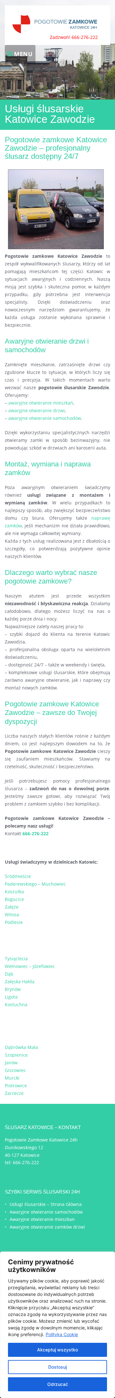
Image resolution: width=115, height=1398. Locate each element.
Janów (11, 1063)
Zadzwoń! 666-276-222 (74, 37)
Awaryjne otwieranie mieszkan (42, 1219)
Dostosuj (57, 1367)
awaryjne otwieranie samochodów (44, 418)
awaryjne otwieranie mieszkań (40, 403)
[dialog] (57, 1325)
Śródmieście (18, 876)
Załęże (12, 907)
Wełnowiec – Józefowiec (30, 966)
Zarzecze (14, 1093)
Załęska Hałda (19, 981)
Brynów (13, 989)
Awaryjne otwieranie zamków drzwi (47, 1227)
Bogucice (14, 899)
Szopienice (16, 1055)
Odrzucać (57, 1384)
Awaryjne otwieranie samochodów (46, 1212)
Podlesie (14, 922)
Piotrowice (16, 1085)
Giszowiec (15, 1070)
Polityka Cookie (62, 1334)
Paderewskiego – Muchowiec (35, 884)
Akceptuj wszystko (57, 1349)
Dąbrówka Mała (21, 1047)
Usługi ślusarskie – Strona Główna (46, 1204)
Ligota (11, 997)
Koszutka (14, 892)
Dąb (9, 974)
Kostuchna (16, 1004)
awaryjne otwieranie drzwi (36, 410)
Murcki (12, 1078)
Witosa (12, 914)
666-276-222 (26, 1162)
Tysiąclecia (16, 959)
